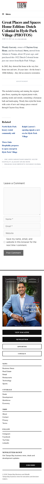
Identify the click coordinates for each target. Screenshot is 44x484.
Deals (4, 394)
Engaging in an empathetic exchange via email (22, 164)
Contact (22, 353)
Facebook (6, 437)
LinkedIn (5, 443)
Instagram (6, 434)
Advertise (22, 346)
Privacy (5, 420)
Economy (6, 403)
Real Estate (6, 371)
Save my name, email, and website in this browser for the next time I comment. (21, 242)
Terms (4, 423)
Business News (8, 368)
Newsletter (22, 339)
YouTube (5, 440)
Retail (4, 374)
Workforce (6, 400)
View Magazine (22, 332)
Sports (4, 384)
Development (7, 397)
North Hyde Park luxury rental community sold (9, 130)
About (4, 414)
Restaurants (7, 377)
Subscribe (30, 465)
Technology (6, 381)
